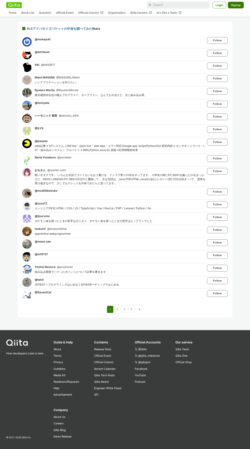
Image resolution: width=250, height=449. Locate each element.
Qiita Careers (141, 13)
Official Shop (183, 362)
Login (219, 5)
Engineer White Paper (108, 388)
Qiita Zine (181, 355)
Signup (236, 5)
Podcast (140, 381)
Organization (117, 12)
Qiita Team (182, 349)
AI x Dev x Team (169, 13)
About (57, 349)
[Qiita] (14, 5)
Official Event (65, 12)
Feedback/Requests (66, 381)
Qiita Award (101, 381)
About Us (59, 416)
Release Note (102, 349)
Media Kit (59, 375)
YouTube (140, 375)
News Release (62, 436)
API (96, 394)
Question (45, 12)
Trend (12, 12)
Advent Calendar (105, 368)
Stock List (27, 12)
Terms (57, 355)
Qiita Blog (60, 430)
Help (56, 388)
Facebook (141, 368)
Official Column (90, 13)
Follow (217, 40)
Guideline (59, 368)
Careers (58, 423)
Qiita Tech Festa (104, 375)
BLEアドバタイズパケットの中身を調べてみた (59, 29)
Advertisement (63, 394)
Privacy (58, 362)
